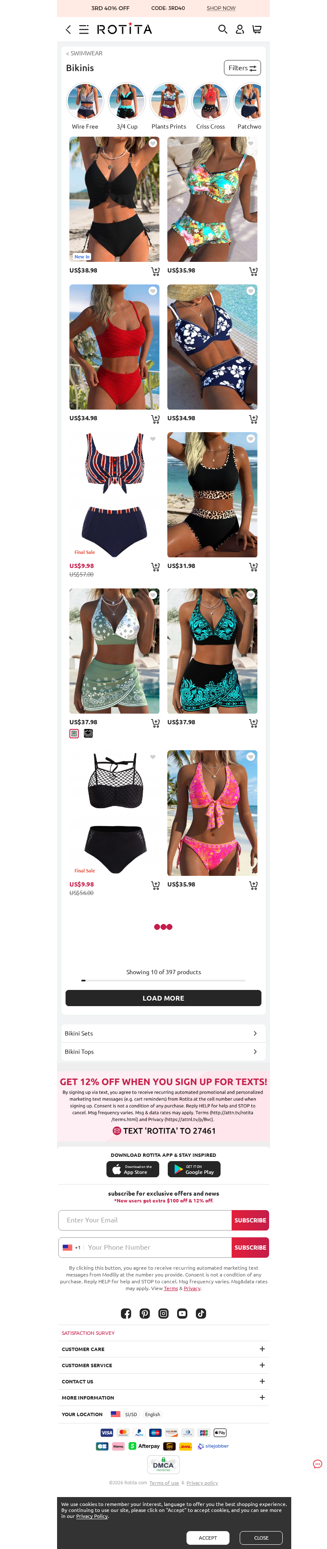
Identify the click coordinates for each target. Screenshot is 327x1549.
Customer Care (83, 1349)
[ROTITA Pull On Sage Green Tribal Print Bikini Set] (114, 651)
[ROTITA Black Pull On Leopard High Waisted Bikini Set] (212, 494)
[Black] (88, 733)
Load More (163, 998)
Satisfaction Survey (88, 1333)
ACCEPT (208, 1537)
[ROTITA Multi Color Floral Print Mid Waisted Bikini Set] (212, 199)
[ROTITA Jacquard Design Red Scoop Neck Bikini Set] (114, 347)
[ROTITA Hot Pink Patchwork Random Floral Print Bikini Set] (212, 812)
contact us (77, 1381)
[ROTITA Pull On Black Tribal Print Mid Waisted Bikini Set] (212, 651)
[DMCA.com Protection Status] (163, 1465)
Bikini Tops (79, 1051)
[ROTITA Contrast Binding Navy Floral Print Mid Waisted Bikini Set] (212, 347)
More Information (88, 1397)
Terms (171, 1288)
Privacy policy (202, 1483)
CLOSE (261, 1537)
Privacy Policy (92, 1516)
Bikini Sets (79, 1033)
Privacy (192, 1288)
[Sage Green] (74, 733)
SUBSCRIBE (250, 1220)
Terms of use (164, 1483)
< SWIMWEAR (84, 53)
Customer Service (87, 1365)
